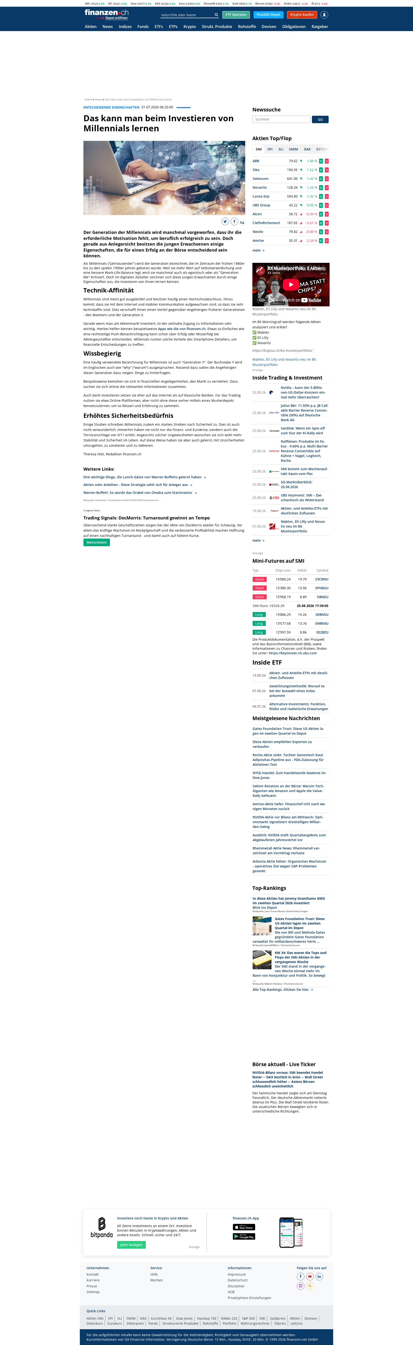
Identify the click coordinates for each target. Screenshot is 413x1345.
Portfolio (229, 1323)
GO (320, 119)
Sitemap (93, 1292)
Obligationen (294, 27)
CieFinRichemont (266, 222)
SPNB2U (321, 588)
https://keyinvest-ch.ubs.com (293, 653)
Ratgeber (320, 27)
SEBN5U (321, 614)
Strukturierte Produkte (180, 1323)
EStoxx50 (209, 3)
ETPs (173, 27)
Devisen (269, 27)
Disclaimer (236, 1286)
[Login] (324, 15)
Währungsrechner (255, 1323)
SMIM (131, 1318)
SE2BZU (322, 632)
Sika (256, 169)
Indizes (125, 27)
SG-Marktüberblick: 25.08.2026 (296, 484)
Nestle (258, 231)
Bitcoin (259, 3)
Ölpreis (280, 1323)
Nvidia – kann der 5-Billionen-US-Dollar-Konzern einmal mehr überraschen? (303, 392)
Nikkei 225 (229, 1318)
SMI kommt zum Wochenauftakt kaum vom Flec (304, 471)
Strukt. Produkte (217, 27)
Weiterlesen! (97, 542)
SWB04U (321, 623)
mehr (256, 250)
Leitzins (297, 1323)
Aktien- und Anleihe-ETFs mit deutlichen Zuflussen (304, 510)
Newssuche (266, 109)
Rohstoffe (247, 27)
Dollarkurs (95, 1323)
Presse (92, 1286)
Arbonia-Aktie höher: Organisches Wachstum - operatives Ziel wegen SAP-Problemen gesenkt (289, 866)
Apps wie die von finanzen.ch (182, 328)
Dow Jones (184, 1318)
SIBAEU (322, 597)
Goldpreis (277, 1318)
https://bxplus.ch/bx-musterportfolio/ (282, 350)
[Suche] (216, 14)
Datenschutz (238, 1280)
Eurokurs (115, 1323)
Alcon (257, 214)
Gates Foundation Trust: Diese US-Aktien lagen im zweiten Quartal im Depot (288, 731)
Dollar (288, 3)
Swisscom (260, 178)
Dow (133, 3)
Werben (156, 1280)
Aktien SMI (95, 1318)
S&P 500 (248, 1318)
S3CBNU (321, 579)
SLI (119, 1318)
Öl (312, 3)
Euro (182, 3)
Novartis (260, 187)
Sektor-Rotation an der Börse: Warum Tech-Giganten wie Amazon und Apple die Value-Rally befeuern (288, 791)
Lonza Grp (261, 196)
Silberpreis (135, 1323)
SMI (87, 3)
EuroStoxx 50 (161, 1318)
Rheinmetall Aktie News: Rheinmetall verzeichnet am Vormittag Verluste (286, 850)
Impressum (237, 1275)
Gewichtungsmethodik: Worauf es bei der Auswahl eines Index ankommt (297, 691)
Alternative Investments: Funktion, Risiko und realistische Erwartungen (298, 706)
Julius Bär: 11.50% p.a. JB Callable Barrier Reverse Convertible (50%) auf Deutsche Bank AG (305, 412)
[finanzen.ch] (106, 12)
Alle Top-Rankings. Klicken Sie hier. (281, 989)
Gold (235, 3)
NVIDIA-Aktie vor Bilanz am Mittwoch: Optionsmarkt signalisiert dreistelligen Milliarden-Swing (288, 822)
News (108, 27)
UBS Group (261, 205)
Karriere (93, 1280)
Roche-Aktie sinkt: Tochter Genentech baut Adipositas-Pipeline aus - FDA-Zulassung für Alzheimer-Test (288, 760)
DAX (157, 3)
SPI (110, 3)
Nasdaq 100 (206, 1318)
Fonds (143, 27)
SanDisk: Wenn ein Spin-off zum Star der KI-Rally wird (303, 430)
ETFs (159, 27)
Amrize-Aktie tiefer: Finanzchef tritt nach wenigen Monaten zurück (289, 806)
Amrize (258, 240)
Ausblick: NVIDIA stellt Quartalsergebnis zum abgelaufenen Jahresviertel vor (289, 837)
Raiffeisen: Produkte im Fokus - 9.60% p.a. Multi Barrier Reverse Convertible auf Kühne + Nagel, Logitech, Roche (304, 451)
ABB (256, 161)
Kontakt (93, 1275)
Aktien (91, 27)
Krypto (190, 27)
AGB (231, 1292)
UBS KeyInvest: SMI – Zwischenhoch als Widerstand (302, 497)
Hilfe (154, 1275)
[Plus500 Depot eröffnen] (111, 17)
